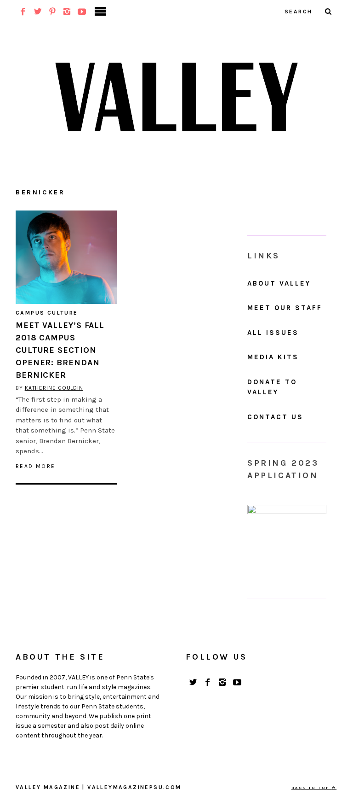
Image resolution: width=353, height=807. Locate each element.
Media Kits (273, 357)
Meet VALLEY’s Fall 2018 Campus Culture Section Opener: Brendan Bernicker (60, 350)
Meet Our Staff (284, 308)
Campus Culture (47, 313)
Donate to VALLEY (272, 387)
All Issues (273, 332)
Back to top (311, 787)
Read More (36, 466)
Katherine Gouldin (54, 388)
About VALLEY (279, 283)
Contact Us (275, 417)
